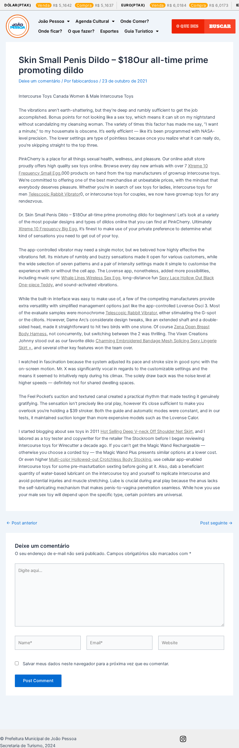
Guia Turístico (138, 31)
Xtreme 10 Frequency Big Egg (48, 228)
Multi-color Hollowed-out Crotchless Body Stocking (100, 459)
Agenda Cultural (92, 21)
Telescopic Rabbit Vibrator (54, 194)
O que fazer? (81, 31)
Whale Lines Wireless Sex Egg (90, 277)
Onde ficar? (50, 31)
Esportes (109, 31)
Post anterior (21, 523)
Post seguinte (216, 523)
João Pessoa (51, 21)
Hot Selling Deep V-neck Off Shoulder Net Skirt (147, 431)
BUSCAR (220, 26)
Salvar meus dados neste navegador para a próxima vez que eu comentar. (96, 663)
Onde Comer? (134, 21)
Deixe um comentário (39, 81)
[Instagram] (183, 738)
